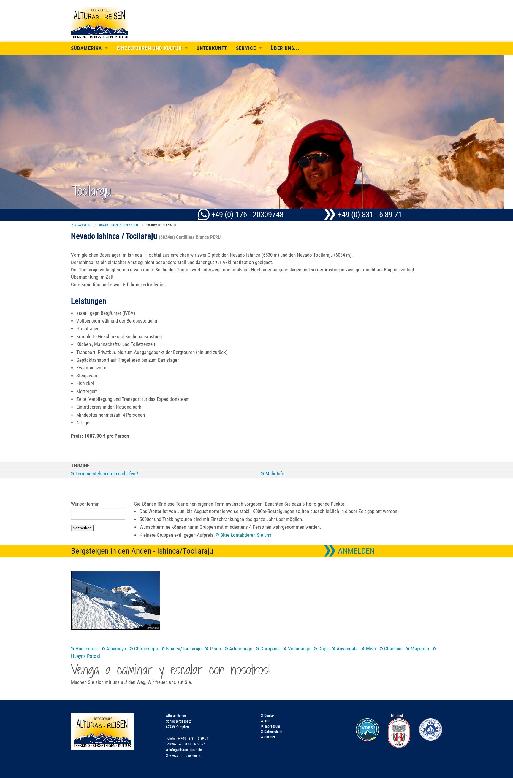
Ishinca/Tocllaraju (161, 225)
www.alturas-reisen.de (184, 756)
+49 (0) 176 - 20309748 (247, 214)
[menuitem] (81, 225)
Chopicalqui (145, 649)
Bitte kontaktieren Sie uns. (246, 535)
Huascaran (86, 649)
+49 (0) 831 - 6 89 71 (369, 214)
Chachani (393, 649)
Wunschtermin (85, 504)
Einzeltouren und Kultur (149, 48)
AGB (266, 721)
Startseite (83, 225)
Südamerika (86, 48)
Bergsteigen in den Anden (118, 225)
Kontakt (269, 716)
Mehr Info (274, 474)
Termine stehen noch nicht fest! (106, 474)
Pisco (215, 649)
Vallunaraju (298, 649)
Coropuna (269, 649)
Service (246, 48)
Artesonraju (240, 649)
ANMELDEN (355, 551)
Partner (269, 737)
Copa (323, 649)
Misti (370, 649)
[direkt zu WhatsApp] (204, 214)
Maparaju (419, 649)
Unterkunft (212, 48)
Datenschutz (272, 732)
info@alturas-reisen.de (185, 750)
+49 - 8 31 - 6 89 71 (194, 738)
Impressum (271, 726)
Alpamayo (115, 649)
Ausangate (346, 649)
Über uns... (285, 48)
